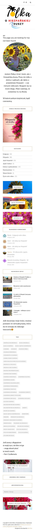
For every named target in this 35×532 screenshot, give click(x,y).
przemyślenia (7, 423)
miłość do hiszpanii (9, 410)
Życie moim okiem (8, 176)
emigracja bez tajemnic (10, 367)
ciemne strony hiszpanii (10, 358)
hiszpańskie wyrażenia (10, 392)
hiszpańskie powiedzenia (11, 386)
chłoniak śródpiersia (10, 352)
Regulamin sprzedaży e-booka (14, 526)
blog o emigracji (24, 342)
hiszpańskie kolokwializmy (11, 383)
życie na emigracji (22, 429)
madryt (25, 407)
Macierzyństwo (7, 170)
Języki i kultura (7, 163)
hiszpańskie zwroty (24, 392)
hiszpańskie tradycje (10, 389)
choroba (6, 349)
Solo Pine (30, 528)
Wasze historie (7, 173)
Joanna (9, 252)
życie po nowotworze (10, 432)
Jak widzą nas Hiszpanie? (19, 241)
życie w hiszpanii (23, 432)
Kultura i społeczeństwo (10, 167)
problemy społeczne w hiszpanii (13, 420)
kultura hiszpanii (9, 401)
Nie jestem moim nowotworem (22, 286)
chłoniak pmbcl (23, 349)
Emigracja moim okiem (19, 235)
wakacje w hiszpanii (9, 426)
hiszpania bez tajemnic (10, 373)
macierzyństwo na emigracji (12, 407)
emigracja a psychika (10, 364)
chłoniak (14, 349)
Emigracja (6, 154)
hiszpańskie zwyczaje (10, 398)
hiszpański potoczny (24, 398)
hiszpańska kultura (24, 376)
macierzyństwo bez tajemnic (12, 404)
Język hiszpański (8, 160)
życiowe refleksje (9, 435)
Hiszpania (6, 157)
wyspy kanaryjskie (9, 429)
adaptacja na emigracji (10, 342)
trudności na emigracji (20, 423)
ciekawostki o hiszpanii (10, 355)
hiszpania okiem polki (10, 376)
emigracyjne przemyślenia (11, 370)
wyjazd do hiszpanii (23, 426)
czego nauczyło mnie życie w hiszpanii (15, 361)
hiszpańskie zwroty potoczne (12, 395)
